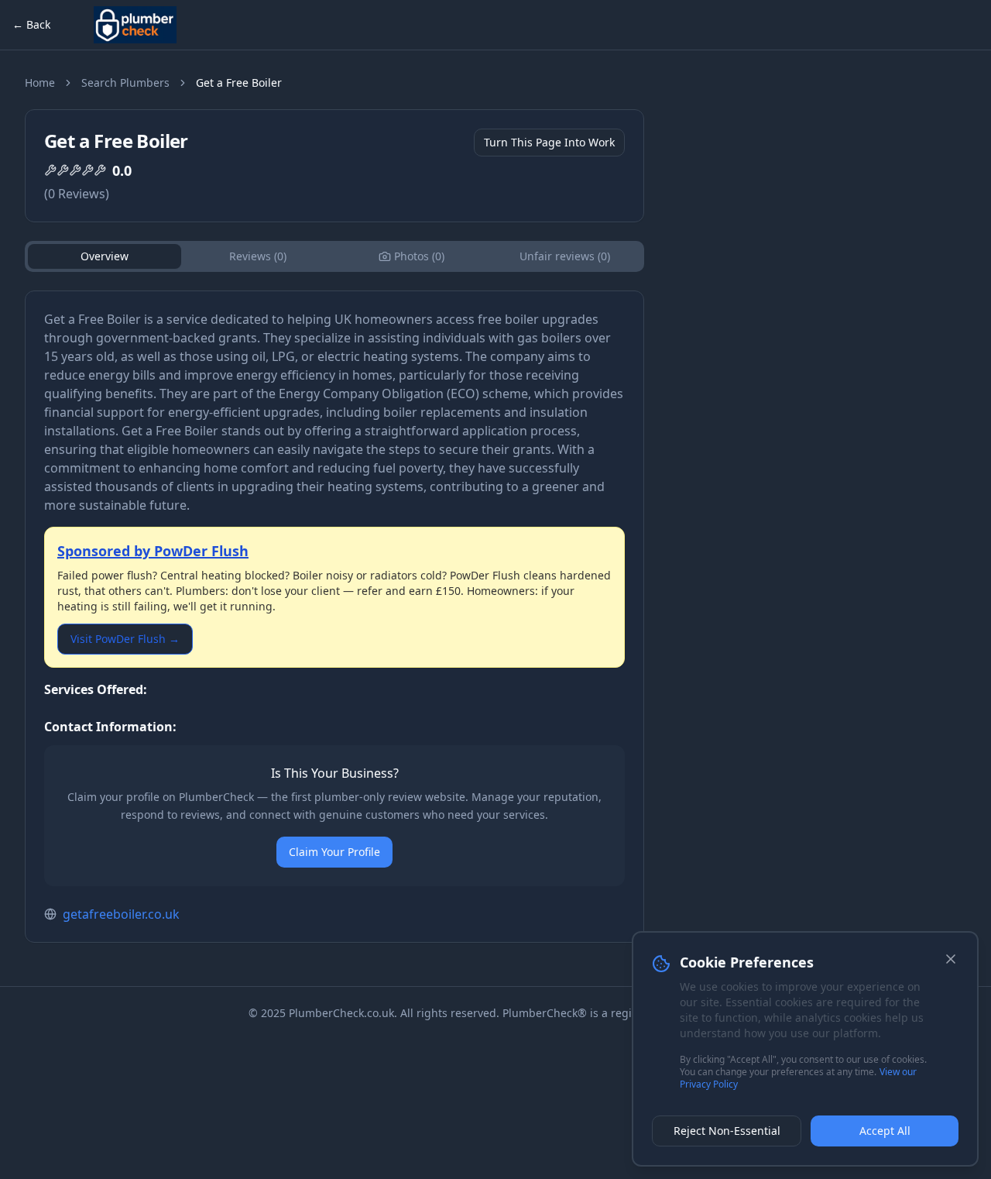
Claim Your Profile (334, 851)
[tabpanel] (334, 616)
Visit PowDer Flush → (125, 638)
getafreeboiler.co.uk (121, 914)
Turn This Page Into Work (549, 142)
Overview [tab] (105, 256)
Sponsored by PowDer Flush (153, 550)
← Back (31, 24)
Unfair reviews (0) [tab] (565, 256)
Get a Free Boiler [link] (239, 82)
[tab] (411, 256)
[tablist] (334, 256)
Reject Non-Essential (727, 1130)
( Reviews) (76, 193)
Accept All (884, 1130)
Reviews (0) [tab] (257, 256)
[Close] (950, 959)
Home (40, 82)
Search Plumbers (125, 82)
